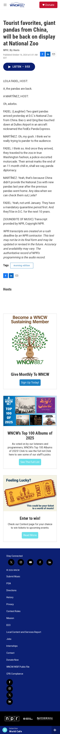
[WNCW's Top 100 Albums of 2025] (30, 411)
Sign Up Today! (30, 382)
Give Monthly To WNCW (30, 374)
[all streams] (56, 730)
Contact (10, 653)
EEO (8, 625)
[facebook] (9, 682)
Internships (12, 646)
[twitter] (9, 695)
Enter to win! (30, 518)
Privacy (10, 604)
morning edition (22, 265)
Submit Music (13, 576)
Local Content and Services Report (23, 632)
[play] (5, 730)
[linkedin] (9, 701)
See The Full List (30, 462)
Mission (10, 618)
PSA (8, 583)
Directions (11, 590)
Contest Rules (13, 611)
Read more (30, 535)
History (9, 597)
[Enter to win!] (30, 493)
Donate (49, 4)
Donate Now (12, 660)
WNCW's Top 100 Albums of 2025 (30, 435)
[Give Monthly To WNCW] (30, 340)
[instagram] (9, 689)
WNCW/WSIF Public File (17, 667)
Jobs (8, 639)
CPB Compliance (14, 674)
